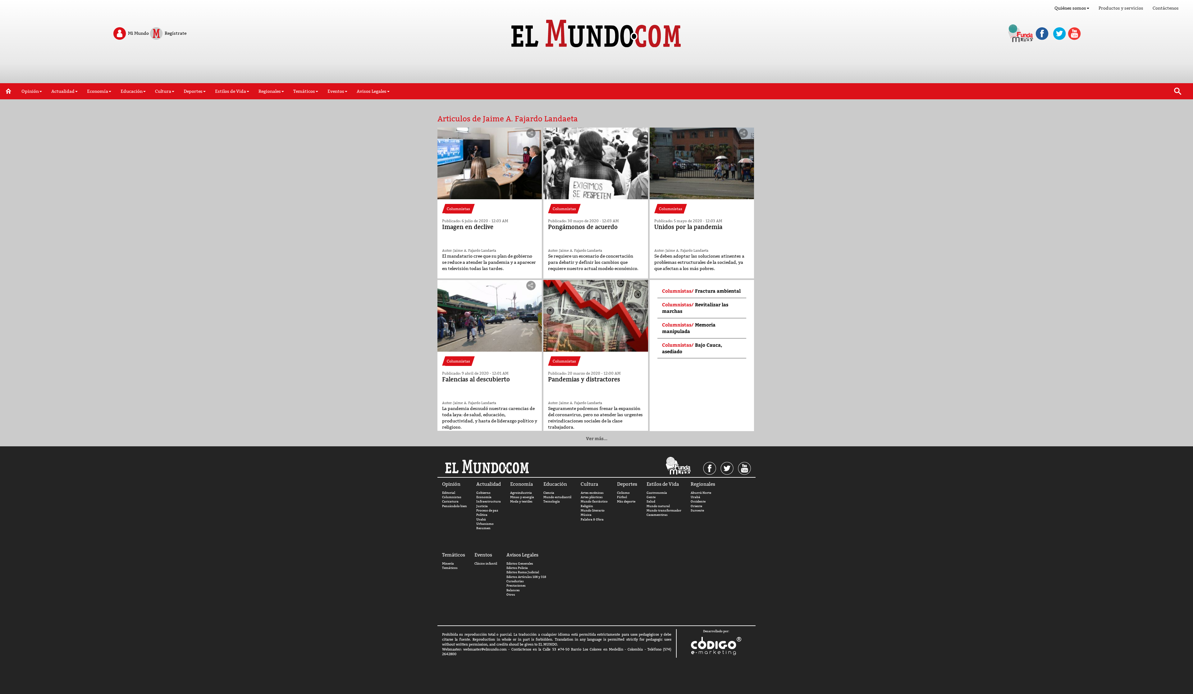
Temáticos (450, 568)
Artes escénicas (592, 493)
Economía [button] (97, 91)
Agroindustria (521, 493)
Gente (651, 497)
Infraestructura (488, 501)
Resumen (483, 528)
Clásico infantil (485, 563)
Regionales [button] (269, 91)
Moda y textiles (521, 501)
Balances (513, 590)
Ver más (596, 438)
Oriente (696, 506)
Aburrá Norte (701, 493)
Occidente (698, 501)
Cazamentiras (657, 515)
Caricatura (450, 501)
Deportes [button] (193, 91)
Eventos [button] (335, 91)
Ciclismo (623, 493)
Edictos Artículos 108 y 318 (526, 577)
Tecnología (551, 501)
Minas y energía (522, 497)
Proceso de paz (487, 510)
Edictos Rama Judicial (522, 572)
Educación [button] (132, 91)
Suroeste (697, 510)
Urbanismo (485, 524)
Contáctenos (1166, 8)
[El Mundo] (597, 31)
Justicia (482, 506)
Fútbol (622, 497)
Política (481, 515)
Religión (587, 506)
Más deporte (626, 501)
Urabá (481, 519)
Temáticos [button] (304, 91)
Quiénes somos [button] (1070, 8)
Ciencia (548, 493)
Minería (448, 563)
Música (586, 515)
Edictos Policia (517, 568)
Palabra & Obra (592, 519)
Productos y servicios (1121, 8)
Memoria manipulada (688, 328)
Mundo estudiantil (557, 497)
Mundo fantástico (594, 501)
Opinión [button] (30, 91)
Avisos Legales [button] (371, 91)
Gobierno (483, 493)
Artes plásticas (592, 497)
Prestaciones (516, 586)
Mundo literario (593, 510)
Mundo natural (658, 506)
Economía (483, 497)
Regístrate (175, 33)
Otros (510, 595)
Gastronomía (657, 493)
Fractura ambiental (718, 291)
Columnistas (451, 497)
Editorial (448, 493)
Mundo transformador (664, 510)
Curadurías (515, 581)
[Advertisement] (596, 68)
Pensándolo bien (454, 506)
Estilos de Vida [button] (230, 91)
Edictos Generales (519, 563)
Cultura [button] (163, 91)
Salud (651, 501)
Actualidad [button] (63, 91)
